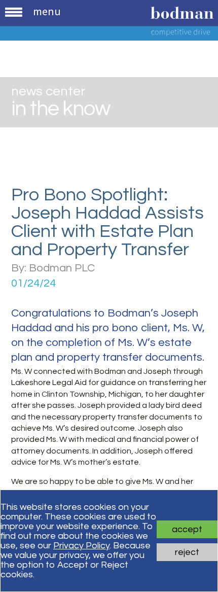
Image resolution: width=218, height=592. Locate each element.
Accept (187, 529)
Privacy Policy (81, 545)
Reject (187, 552)
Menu (47, 11)
